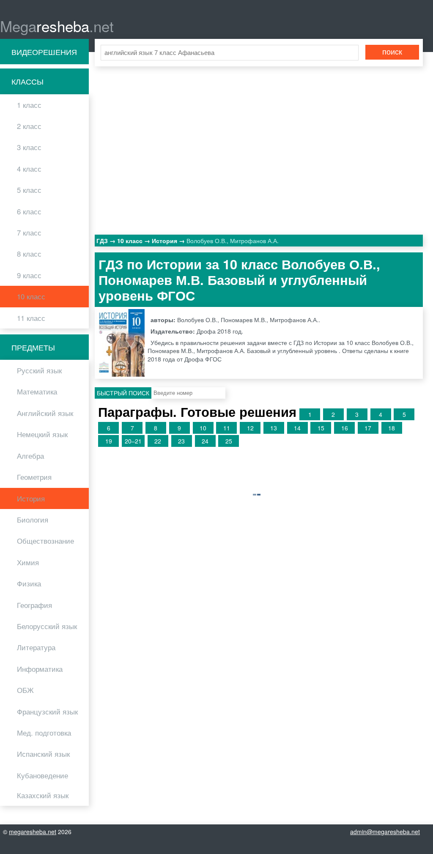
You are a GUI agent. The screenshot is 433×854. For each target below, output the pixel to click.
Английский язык (45, 413)
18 (391, 428)
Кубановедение (42, 775)
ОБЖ (25, 690)
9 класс (29, 275)
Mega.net (57, 25)
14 (297, 428)
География (34, 605)
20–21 (133, 441)
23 (181, 441)
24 (205, 441)
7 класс (29, 232)
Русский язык (39, 370)
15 (321, 428)
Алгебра (30, 456)
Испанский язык (43, 754)
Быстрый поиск (123, 393)
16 (344, 428)
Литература (36, 647)
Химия (28, 562)
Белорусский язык (47, 626)
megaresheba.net (32, 831)
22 (157, 441)
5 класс (29, 190)
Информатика (40, 669)
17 (367, 428)
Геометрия (34, 477)
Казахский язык (43, 795)
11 (226, 428)
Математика (37, 391)
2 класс (29, 126)
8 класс (29, 254)
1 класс (29, 105)
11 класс (31, 318)
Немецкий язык (42, 434)
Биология (32, 520)
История (31, 498)
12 (250, 428)
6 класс (29, 211)
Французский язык (47, 711)
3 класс (29, 147)
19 (108, 441)
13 (273, 428)
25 (228, 441)
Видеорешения (44, 51)
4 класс (29, 169)
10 (203, 428)
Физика (29, 583)
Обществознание (45, 541)
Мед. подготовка (44, 733)
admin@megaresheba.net (385, 831)
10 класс (31, 296)
